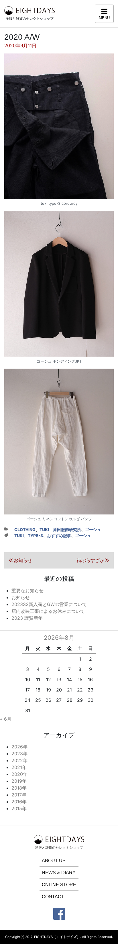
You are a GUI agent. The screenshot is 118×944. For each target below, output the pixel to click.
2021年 (19, 767)
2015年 (19, 808)
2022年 (19, 760)
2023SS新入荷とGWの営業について (49, 604)
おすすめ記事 (59, 535)
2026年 (19, 747)
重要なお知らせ (27, 590)
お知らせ (20, 597)
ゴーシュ (93, 529)
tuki (19, 535)
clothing (25, 529)
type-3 (35, 535)
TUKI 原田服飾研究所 (60, 529)
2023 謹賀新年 (27, 618)
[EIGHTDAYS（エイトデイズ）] (29, 10)
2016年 (19, 801)
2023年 (19, 753)
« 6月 (5, 719)
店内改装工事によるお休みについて (48, 611)
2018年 (19, 788)
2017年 (18, 795)
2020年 (19, 774)
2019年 (19, 781)
